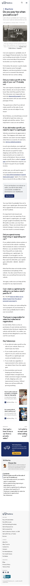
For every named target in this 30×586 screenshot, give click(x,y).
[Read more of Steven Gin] (5, 466)
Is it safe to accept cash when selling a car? (22, 431)
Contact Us (6, 547)
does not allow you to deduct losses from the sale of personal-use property (13, 299)
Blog (4, 562)
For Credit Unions (7, 554)
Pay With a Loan (7, 522)
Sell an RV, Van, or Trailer (9, 534)
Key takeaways (7, 495)
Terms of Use (6, 567)
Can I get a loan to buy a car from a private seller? (8, 432)
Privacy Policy (6, 564)
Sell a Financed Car (8, 526)
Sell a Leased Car (7, 529)
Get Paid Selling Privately (10, 524)
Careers (5, 549)
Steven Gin (12, 463)
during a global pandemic (13, 142)
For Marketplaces (7, 551)
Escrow (5, 536)
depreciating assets (15, 96)
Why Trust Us (6, 544)
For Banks (5, 556)
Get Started (9, 196)
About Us (5, 542)
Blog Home (17, 453)
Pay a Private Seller (8, 519)
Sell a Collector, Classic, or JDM (11, 531)
